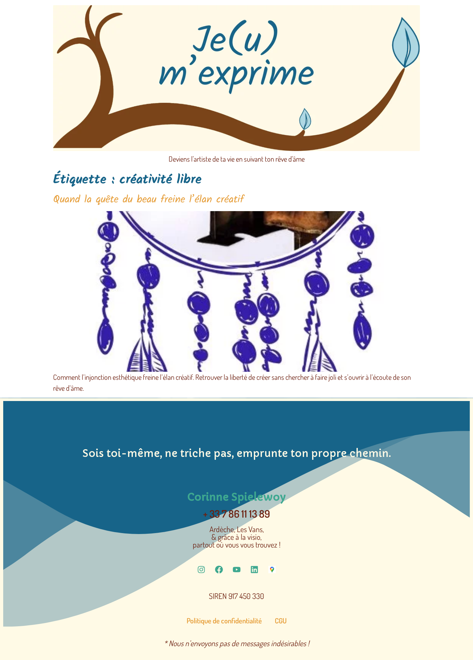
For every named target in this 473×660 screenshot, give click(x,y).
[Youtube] (236, 569)
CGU (281, 620)
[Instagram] (201, 569)
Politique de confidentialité (224, 620)
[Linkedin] (254, 569)
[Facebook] (219, 569)
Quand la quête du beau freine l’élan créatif (148, 200)
